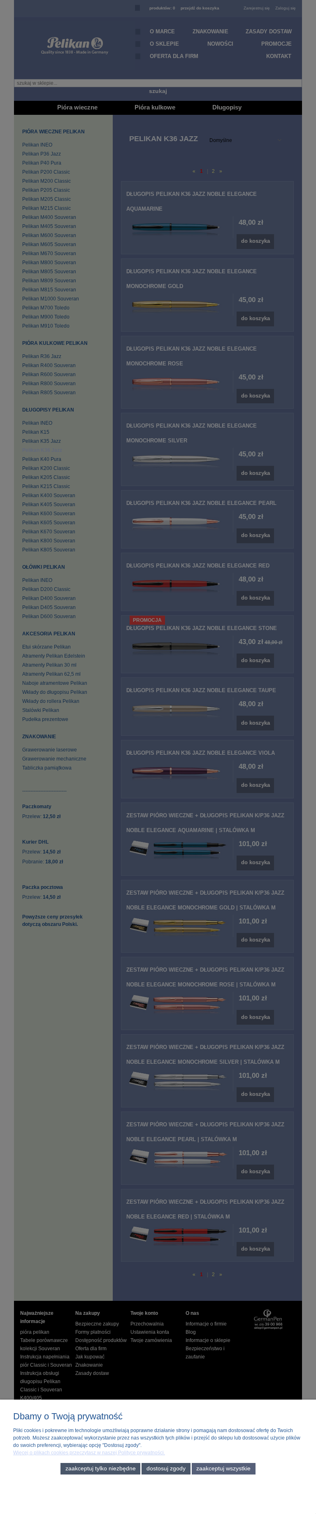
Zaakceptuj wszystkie (223, 1468)
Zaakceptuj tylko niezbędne (100, 1468)
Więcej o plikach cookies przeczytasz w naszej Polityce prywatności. (89, 1453)
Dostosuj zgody (166, 1468)
